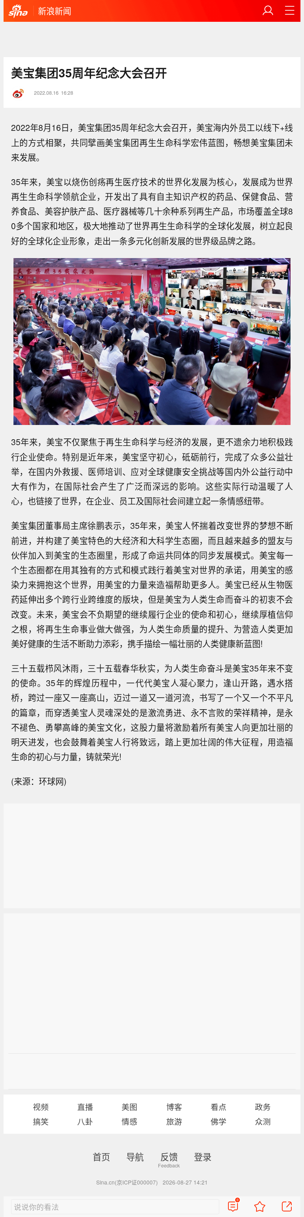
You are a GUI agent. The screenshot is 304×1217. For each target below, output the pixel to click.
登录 (202, 1156)
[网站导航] (290, 11)
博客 (174, 1106)
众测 (263, 1121)
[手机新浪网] (18, 11)
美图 (129, 1106)
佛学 (218, 1121)
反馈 (169, 1156)
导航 (135, 1156)
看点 (218, 1106)
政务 (263, 1106)
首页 (101, 1156)
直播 (85, 1106)
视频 (41, 1106)
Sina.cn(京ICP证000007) (127, 1182)
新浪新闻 (54, 11)
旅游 (174, 1121)
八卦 (85, 1121)
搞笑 (41, 1121)
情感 (129, 1121)
